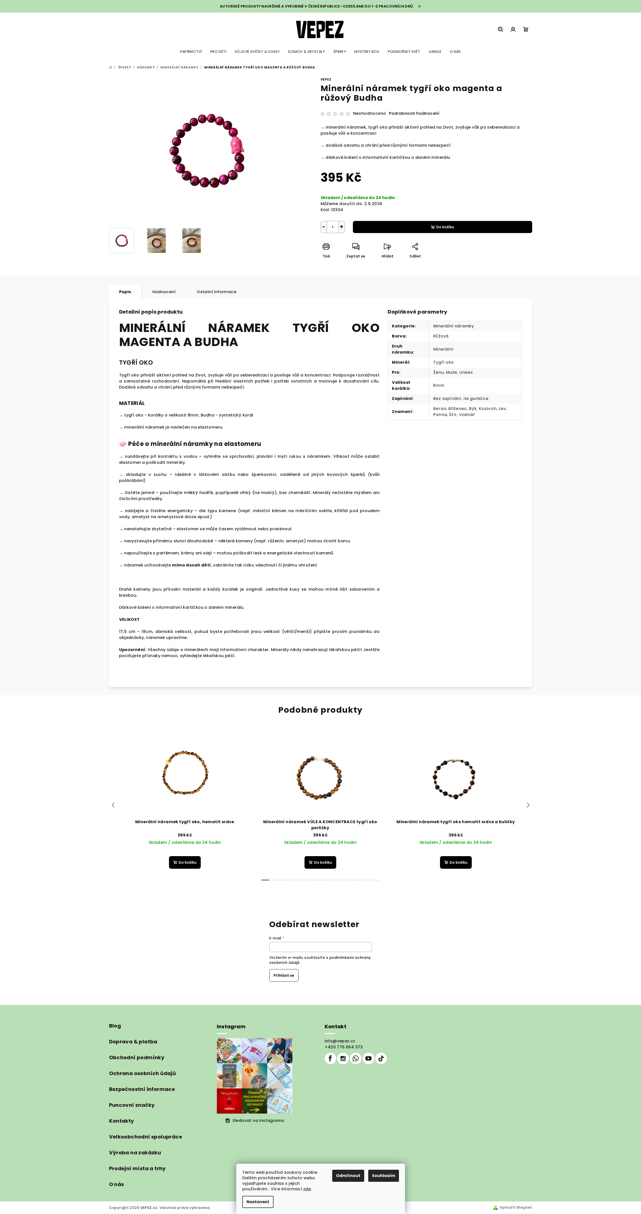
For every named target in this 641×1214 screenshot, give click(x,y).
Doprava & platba (133, 1041)
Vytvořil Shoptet (516, 1207)
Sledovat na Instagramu (258, 1120)
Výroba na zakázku (135, 1152)
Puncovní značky (132, 1105)
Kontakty (121, 1120)
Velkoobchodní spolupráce (145, 1136)
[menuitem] (191, 51)
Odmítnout (348, 1176)
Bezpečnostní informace (142, 1089)
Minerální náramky (453, 326)
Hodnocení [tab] (164, 292)
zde (307, 1189)
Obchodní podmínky (137, 1057)
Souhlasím (383, 1176)
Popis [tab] (125, 292)
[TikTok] (381, 1058)
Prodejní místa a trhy (137, 1168)
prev (113, 805)
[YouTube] (368, 1058)
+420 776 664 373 (344, 1047)
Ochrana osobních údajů (142, 1073)
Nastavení (258, 1202)
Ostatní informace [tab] (216, 292)
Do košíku (445, 227)
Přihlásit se (284, 975)
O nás (116, 1184)
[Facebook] (330, 1058)
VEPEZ (326, 79)
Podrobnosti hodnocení (414, 113)
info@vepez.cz (340, 1041)
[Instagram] (343, 1058)
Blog (115, 1025)
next (528, 805)
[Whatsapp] (355, 1058)
